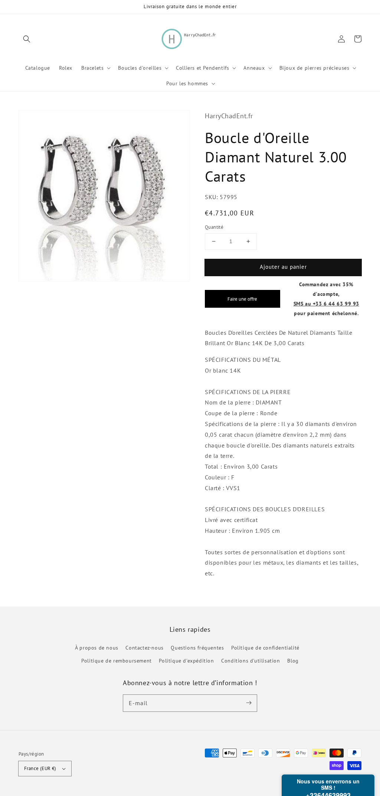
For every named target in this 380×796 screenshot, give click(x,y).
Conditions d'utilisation (250, 660)
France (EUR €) (40, 768)
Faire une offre (242, 298)
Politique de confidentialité (265, 647)
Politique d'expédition (186, 660)
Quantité (214, 227)
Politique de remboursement (116, 660)
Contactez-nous (144, 647)
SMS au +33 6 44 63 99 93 (326, 303)
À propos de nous (96, 647)
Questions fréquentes (197, 647)
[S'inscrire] (248, 703)
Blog (292, 660)
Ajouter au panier (283, 266)
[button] (27, 39)
